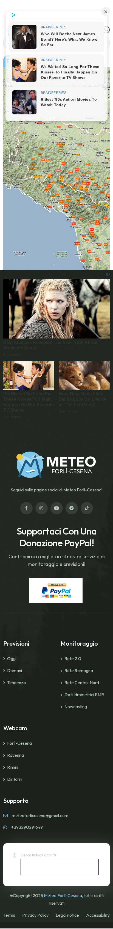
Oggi (11, 658)
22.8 (97, 221)
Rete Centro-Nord (81, 682)
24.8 (70, 126)
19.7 (105, 205)
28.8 (73, 217)
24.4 (59, 127)
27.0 (105, 184)
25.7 (77, 179)
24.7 (108, 195)
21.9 (68, 184)
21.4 (107, 207)
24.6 (83, 174)
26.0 (42, 160)
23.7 (33, 164)
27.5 (87, 240)
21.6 (86, 189)
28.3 (50, 207)
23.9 (63, 144)
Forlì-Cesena (19, 743)
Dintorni (14, 779)
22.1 (80, 205)
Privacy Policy (35, 915)
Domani (14, 670)
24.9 (58, 170)
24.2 (92, 222)
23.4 (41, 148)
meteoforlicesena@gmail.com (40, 815)
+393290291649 (27, 827)
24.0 (80, 144)
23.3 (24, 133)
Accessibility (98, 915)
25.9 (105, 244)
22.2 (40, 176)
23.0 (39, 154)
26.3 (95, 184)
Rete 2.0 (72, 658)
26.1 (88, 183)
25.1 (87, 164)
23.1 (35, 176)
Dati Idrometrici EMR (84, 694)
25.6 (48, 160)
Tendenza (16, 682)
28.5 (73, 223)
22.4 (73, 189)
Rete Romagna (78, 670)
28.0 (82, 260)
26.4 (99, 187)
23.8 (78, 155)
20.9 (92, 179)
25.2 (84, 183)
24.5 (67, 196)
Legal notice (67, 915)
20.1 (88, 194)
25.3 (39, 122)
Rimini (12, 767)
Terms (9, 915)
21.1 (60, 181)
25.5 (63, 163)
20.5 (98, 205)
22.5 (31, 169)
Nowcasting (75, 706)
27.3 (76, 185)
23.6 (61, 146)
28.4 (84, 236)
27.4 (97, 223)
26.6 (91, 229)
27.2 (65, 211)
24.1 (108, 150)
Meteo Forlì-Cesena (63, 895)
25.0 (35, 168)
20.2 (61, 179)
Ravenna (15, 755)
